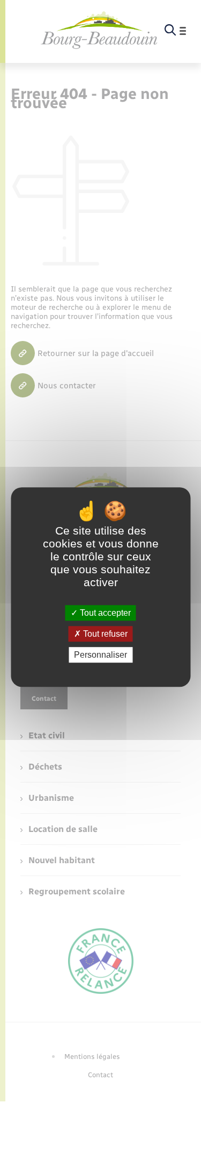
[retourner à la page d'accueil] (99, 30)
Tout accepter (104, 612)
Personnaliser (100, 654)
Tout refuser (104, 633)
